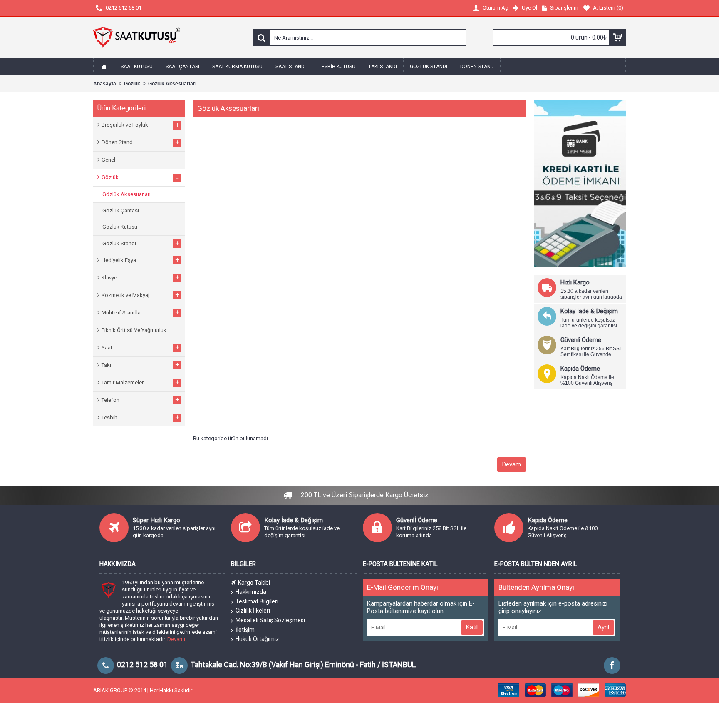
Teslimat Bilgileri (257, 601)
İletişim (245, 629)
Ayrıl (603, 627)
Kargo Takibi (254, 582)
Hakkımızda (251, 591)
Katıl (472, 627)
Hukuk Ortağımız (257, 639)
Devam (511, 464)
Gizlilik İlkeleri (253, 610)
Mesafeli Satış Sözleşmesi (270, 620)
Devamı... (178, 639)
